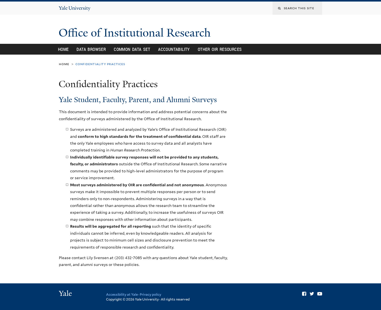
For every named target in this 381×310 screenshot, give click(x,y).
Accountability (174, 49)
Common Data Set (132, 49)
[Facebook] (304, 293)
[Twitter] (312, 293)
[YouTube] (319, 293)
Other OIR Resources (220, 49)
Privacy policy (150, 295)
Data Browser (91, 49)
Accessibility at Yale (122, 295)
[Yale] (66, 294)
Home (63, 49)
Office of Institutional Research (136, 33)
